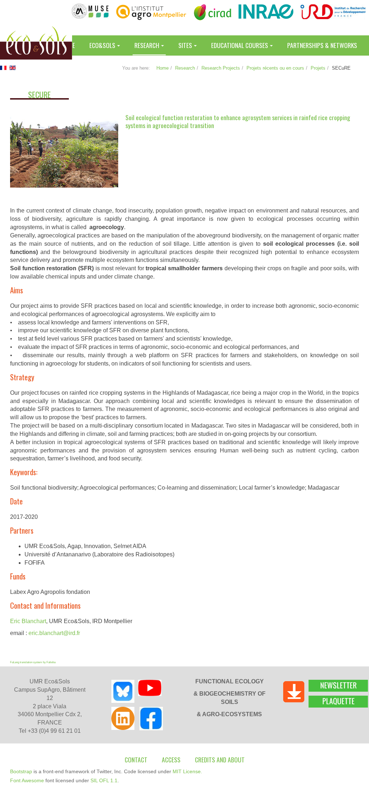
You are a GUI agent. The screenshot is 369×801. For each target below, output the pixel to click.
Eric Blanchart (28, 621)
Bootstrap (21, 771)
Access (171, 759)
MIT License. (187, 771)
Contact (136, 759)
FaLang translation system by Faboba (32, 662)
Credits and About (220, 759)
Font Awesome (27, 780)
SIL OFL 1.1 (103, 780)
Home (162, 68)
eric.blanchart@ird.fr (54, 633)
